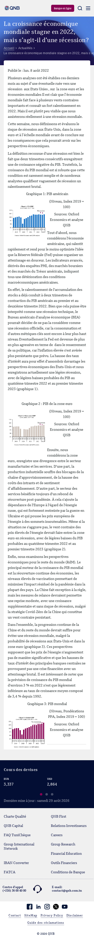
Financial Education (66, 853)
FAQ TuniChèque (17, 835)
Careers (56, 835)
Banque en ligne (62, 8)
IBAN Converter (16, 863)
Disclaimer (74, 915)
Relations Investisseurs (68, 826)
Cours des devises (21, 770)
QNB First (58, 816)
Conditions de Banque (68, 872)
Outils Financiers (64, 863)
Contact (15, 915)
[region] (47, 788)
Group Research (63, 844)
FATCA (9, 872)
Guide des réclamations (45, 922)
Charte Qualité (15, 816)
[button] (41, 795)
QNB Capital (13, 826)
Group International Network (19, 846)
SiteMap (30, 915)
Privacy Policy (52, 915)
